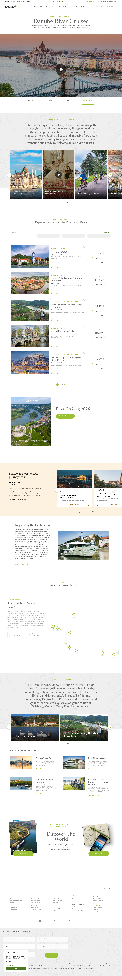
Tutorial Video (76, 898)
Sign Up (115, 1)
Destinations (38, 6)
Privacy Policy (63, 963)
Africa (11, 895)
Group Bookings (97, 898)
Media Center (55, 912)
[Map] (61, 625)
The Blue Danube (60, 251)
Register (74, 897)
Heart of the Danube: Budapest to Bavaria (66, 279)
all (62, 384)
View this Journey (74, 504)
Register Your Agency (78, 910)
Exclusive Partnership (37, 898)
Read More (39, 769)
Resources (84, 6)
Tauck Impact (55, 898)
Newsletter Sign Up (98, 900)
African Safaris (35, 895)
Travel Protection (97, 909)
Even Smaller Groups (36, 897)
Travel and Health (97, 907)
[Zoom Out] (117, 654)
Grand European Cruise (63, 331)
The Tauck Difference (57, 900)
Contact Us (96, 893)
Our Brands (73, 6)
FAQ (94, 895)
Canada (12, 902)
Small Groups (34, 907)
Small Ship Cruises (36, 909)
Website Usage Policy (78, 963)
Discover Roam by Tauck (16, 499)
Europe (12, 904)
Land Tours (34, 904)
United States (14, 909)
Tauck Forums (96, 905)
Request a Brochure (98, 903)
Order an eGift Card (98, 902)
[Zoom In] (117, 651)
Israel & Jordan (14, 905)
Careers (54, 910)
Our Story (54, 897)
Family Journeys (35, 900)
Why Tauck (62, 6)
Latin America (13, 907)
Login (73, 895)
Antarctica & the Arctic (16, 897)
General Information (98, 896)
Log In (110, 1)
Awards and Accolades (58, 895)
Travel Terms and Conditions (96, 963)
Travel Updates (97, 911)
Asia (11, 898)
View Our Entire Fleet (22, 564)
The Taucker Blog (56, 902)
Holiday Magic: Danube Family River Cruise (66, 358)
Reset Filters (107, 232)
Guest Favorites (35, 902)
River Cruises (34, 905)
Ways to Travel (50, 6)
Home (11, 887)
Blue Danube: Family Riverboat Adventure (66, 305)
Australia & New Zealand (16, 900)
